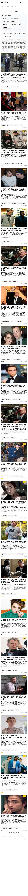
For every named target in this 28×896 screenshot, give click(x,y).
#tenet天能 (17, 33)
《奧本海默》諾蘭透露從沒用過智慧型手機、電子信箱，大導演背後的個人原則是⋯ (13, 151)
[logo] (4, 2)
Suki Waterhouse (12, 203)
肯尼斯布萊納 (10, 710)
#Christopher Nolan (8, 36)
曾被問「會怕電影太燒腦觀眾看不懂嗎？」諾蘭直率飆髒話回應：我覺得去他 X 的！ (13, 658)
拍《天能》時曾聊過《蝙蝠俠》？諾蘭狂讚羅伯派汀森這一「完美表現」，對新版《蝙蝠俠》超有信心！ (13, 581)
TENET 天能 (4, 281)
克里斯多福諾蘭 (5, 125)
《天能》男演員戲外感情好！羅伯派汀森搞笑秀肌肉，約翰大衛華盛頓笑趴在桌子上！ (13, 463)
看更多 (14, 838)
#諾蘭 (23, 33)
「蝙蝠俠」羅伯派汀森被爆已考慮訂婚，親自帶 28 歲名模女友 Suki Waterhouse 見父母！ (14, 190)
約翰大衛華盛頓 (5, 476)
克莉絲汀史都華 (17, 359)
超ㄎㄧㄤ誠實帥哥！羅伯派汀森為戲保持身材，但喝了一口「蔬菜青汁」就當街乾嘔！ (13, 542)
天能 (12, 86)
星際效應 (15, 670)
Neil (2, 89)
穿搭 (3, 399)
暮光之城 (10, 515)
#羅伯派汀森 (6, 33)
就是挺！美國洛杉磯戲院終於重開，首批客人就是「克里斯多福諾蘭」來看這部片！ (13, 113)
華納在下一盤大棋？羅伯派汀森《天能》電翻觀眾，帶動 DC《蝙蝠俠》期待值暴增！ (13, 816)
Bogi (2, 401)
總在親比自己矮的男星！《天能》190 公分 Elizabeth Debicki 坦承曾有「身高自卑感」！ (13, 308)
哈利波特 (4, 710)
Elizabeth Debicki (5, 86)
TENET (17, 86)
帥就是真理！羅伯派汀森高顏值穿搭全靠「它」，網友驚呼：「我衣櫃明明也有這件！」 (13, 386)
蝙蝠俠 (3, 593)
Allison (2, 361)
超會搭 (3, 359)
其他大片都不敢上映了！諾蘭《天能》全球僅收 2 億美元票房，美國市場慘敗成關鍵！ (13, 425)
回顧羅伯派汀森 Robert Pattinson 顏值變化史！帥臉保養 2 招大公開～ (13, 620)
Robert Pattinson (21, 203)
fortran (2, 596)
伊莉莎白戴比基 (19, 321)
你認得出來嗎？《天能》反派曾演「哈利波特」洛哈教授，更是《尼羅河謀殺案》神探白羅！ (13, 697)
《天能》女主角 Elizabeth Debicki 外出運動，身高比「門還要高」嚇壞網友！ (13, 74)
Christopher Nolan (14, 125)
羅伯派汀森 (4, 203)
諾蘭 (13, 163)
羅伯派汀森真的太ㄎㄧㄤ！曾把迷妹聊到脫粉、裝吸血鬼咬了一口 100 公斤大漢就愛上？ (13, 503)
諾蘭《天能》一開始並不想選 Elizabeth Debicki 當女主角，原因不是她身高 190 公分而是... (13, 737)
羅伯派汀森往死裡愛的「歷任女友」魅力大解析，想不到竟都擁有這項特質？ (13, 347)
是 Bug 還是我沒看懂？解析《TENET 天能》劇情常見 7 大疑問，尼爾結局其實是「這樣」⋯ (13, 777)
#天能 (11, 33)
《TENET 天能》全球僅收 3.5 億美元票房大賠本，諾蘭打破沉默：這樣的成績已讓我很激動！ (13, 268)
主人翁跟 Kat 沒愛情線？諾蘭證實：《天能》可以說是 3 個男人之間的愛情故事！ (14, 229)
